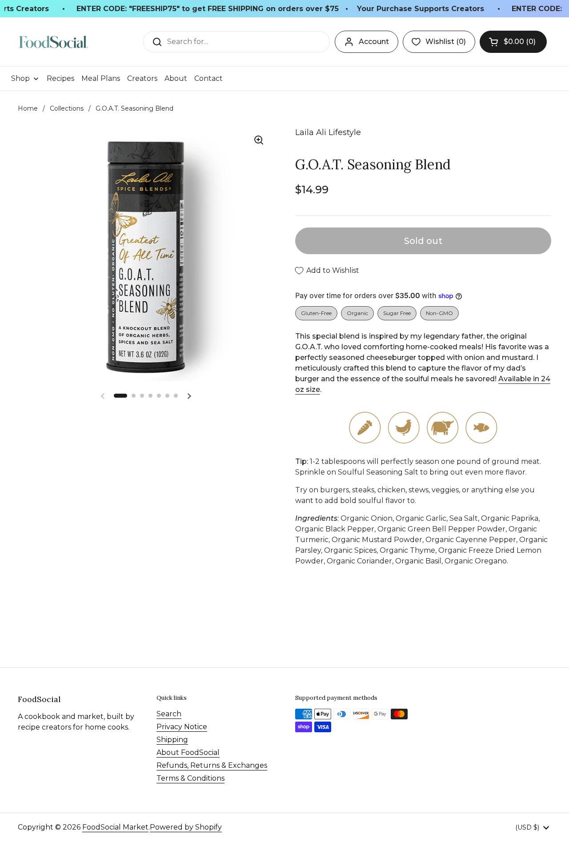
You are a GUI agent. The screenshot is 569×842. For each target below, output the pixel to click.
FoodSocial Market (115, 827)
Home (28, 108)
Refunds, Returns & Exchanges (211, 765)
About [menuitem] (175, 78)
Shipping (172, 739)
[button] (513, 42)
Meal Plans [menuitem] (100, 78)
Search (168, 714)
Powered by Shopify (186, 827)
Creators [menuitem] (142, 78)
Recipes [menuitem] (60, 78)
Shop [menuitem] (20, 78)
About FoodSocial (188, 752)
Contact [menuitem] (208, 78)
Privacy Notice (181, 726)
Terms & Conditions (190, 778)
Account (374, 41)
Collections (67, 108)
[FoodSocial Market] (53, 42)
